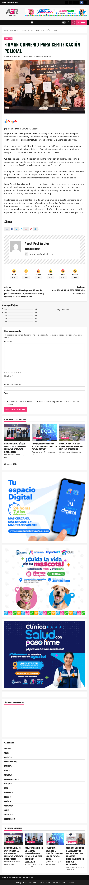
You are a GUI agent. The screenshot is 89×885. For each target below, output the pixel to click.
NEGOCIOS (7, 797)
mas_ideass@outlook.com (41, 254)
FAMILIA (7, 770)
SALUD (6, 810)
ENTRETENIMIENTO (10, 761)
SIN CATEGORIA (9, 819)
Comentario (10, 341)
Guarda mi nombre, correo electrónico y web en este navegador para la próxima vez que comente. (43, 402)
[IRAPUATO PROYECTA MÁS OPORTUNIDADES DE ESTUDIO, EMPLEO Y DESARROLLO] (72, 432)
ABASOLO (7, 748)
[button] (32, 22)
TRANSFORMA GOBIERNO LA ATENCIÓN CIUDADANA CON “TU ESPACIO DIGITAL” (44, 446)
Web (6, 393)
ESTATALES (8, 766)
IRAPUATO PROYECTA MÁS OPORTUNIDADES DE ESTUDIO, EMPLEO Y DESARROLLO (71, 446)
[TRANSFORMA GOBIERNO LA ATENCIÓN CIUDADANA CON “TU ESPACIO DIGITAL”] (44, 432)
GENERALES (8, 775)
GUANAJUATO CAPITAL (12, 779)
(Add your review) (62, 309)
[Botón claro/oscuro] (64, 22)
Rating (7, 372)
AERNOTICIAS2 (11, 56)
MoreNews (57, 882)
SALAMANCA (8, 805)
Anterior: (24, 292)
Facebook (81, 22)
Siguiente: (68, 290)
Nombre (8, 376)
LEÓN (6, 788)
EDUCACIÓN (8, 757)
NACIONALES (8, 792)
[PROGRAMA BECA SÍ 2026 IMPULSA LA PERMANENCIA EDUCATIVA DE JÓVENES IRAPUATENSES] (17, 432)
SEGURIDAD (8, 814)
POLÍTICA (7, 801)
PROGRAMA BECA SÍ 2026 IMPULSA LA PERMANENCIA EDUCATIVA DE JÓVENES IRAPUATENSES (15, 447)
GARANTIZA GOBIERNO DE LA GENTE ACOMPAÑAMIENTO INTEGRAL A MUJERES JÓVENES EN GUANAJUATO (34, 855)
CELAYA (6, 753)
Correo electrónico (12, 384)
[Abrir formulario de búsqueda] (68, 22)
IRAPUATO (8, 38)
